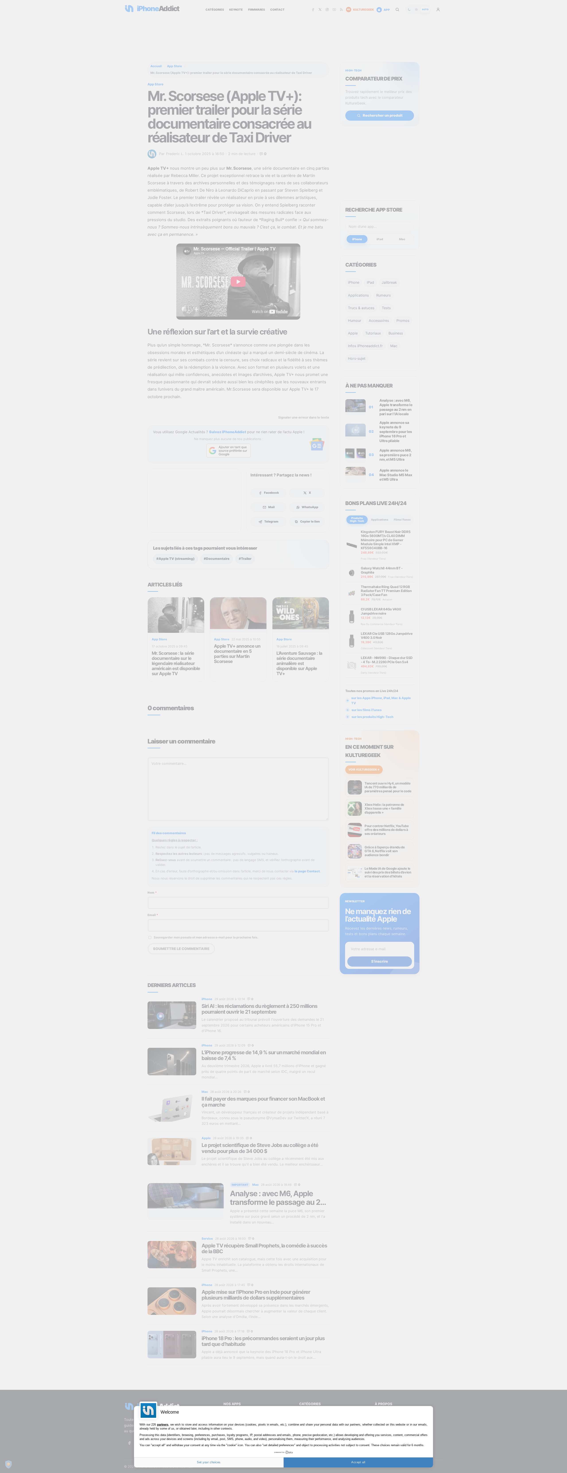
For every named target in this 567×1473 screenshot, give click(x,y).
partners (162, 1424)
